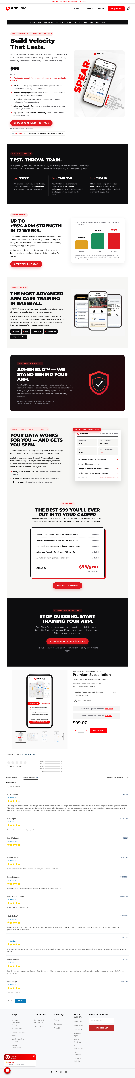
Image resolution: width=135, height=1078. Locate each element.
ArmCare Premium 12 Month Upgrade (89, 692)
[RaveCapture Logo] (28, 754)
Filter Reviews (11, 783)
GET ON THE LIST (101, 1028)
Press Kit (57, 1028)
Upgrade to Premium (67, 585)
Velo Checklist (39, 1026)
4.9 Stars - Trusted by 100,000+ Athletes (68, 2)
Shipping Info (78, 1025)
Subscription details (84, 700)
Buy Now (116, 8)
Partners (57, 1020)
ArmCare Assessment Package (16, 1022)
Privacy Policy (78, 1029)
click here (109, 709)
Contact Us (58, 1024)
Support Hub (78, 1021)
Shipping (76, 686)
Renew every (80, 695)
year (86, 695)
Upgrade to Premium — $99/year (31, 123)
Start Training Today (26, 264)
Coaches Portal (17, 1029)
